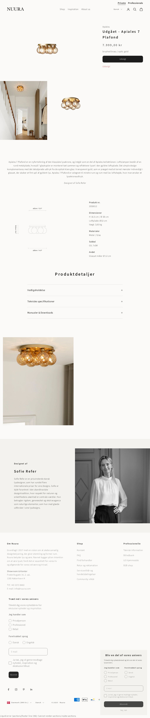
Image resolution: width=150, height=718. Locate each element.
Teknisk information (133, 550)
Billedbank (128, 555)
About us (85, 9)
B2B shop (128, 565)
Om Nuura (13, 543)
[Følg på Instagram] (16, 689)
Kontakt (81, 550)
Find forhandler (84, 560)
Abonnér (13, 674)
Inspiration (73, 9)
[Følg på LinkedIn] (31, 689)
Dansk (116, 9)
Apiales (106, 26)
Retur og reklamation (87, 565)
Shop (62, 9)
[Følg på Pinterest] (23, 689)
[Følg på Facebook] (8, 689)
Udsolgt (123, 59)
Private (122, 3)
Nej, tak (123, 710)
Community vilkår (85, 579)
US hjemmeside (131, 560)
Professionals (135, 3)
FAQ (79, 555)
